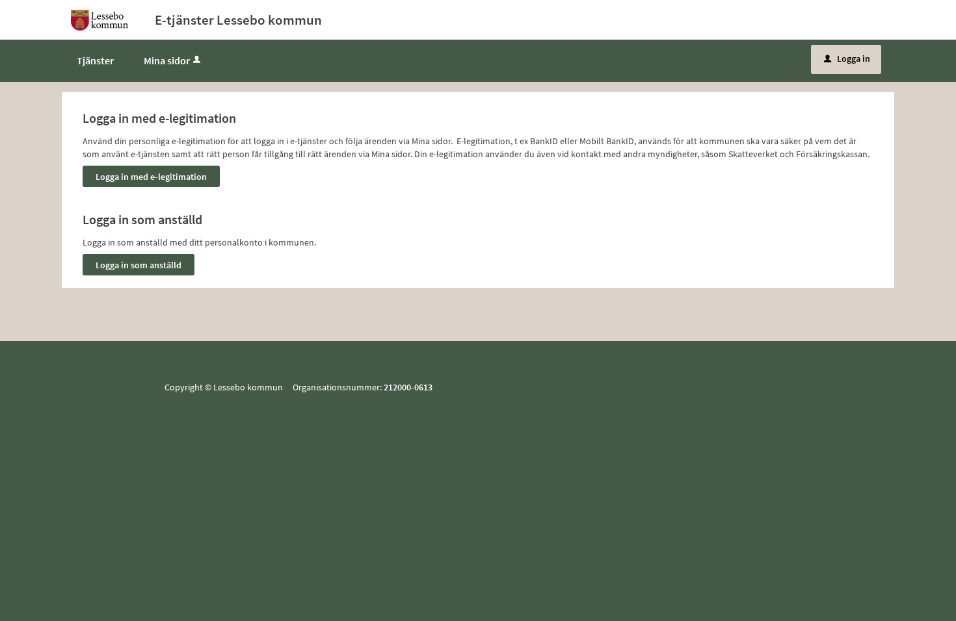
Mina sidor (167, 60)
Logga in (847, 58)
